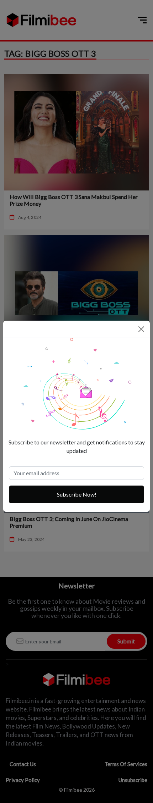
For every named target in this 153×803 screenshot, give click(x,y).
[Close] (141, 329)
